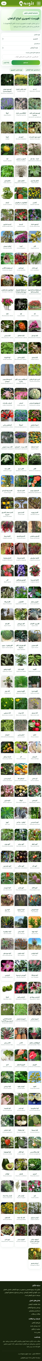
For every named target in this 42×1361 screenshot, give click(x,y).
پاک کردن (6, 62)
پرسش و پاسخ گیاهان (34, 1308)
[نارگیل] (26, 3)
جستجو (26, 62)
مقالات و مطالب (35, 1314)
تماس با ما (37, 1332)
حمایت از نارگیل (35, 1329)
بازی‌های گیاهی (36, 1323)
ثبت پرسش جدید (35, 1326)
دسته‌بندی (37, 44)
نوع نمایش (37, 35)
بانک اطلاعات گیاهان (34, 1304)
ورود (4, 3)
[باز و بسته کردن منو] (39, 3)
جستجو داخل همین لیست (33, 53)
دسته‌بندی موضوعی (34, 1311)
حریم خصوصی (24, 1358)
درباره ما (38, 1358)
